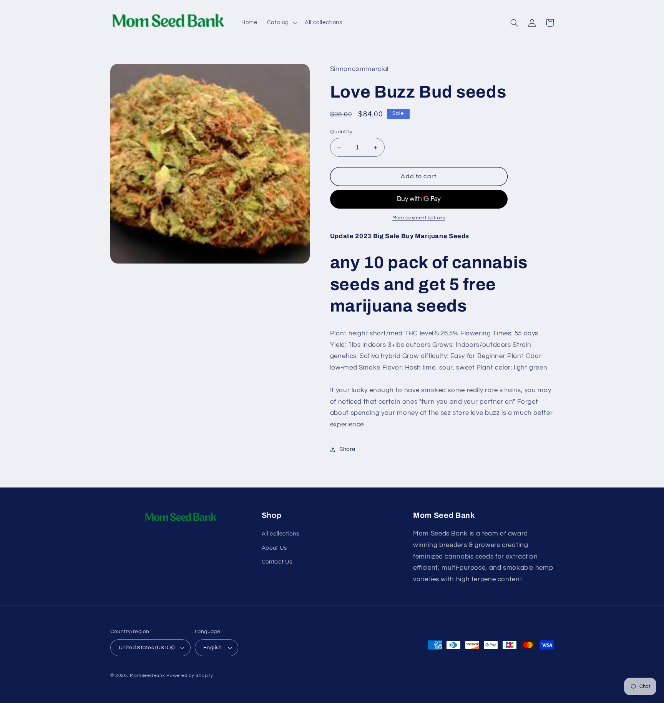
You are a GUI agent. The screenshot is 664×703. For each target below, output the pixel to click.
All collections (280, 534)
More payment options (418, 218)
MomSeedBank (147, 675)
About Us (274, 548)
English (212, 647)
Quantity (341, 131)
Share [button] (347, 449)
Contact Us (277, 562)
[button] (281, 22)
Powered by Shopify (189, 675)
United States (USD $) (147, 647)
